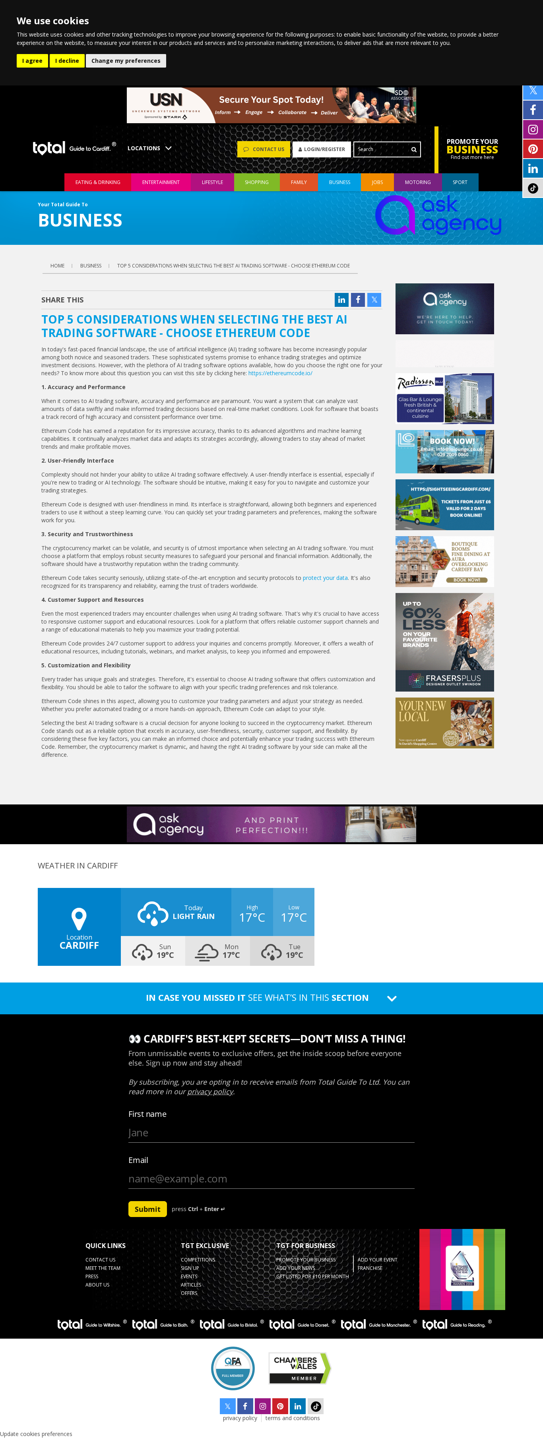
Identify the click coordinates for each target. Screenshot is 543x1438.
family (299, 182)
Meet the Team (102, 1268)
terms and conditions (293, 1418)
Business (339, 182)
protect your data (325, 577)
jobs (377, 182)
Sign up (190, 1268)
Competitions (198, 1259)
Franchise (370, 1268)
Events (189, 1276)
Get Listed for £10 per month (312, 1276)
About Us (97, 1284)
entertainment (161, 182)
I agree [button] (32, 60)
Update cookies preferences (36, 1434)
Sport (460, 182)
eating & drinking (98, 182)
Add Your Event (378, 1259)
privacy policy (240, 1418)
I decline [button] (67, 60)
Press (91, 1276)
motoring (418, 182)
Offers (189, 1293)
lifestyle (212, 182)
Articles (191, 1284)
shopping (257, 182)
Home (57, 265)
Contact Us (100, 1259)
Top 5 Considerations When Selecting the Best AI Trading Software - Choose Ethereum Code (233, 265)
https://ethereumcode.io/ (280, 373)
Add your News (295, 1268)
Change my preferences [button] (126, 60)
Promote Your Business (305, 1259)
